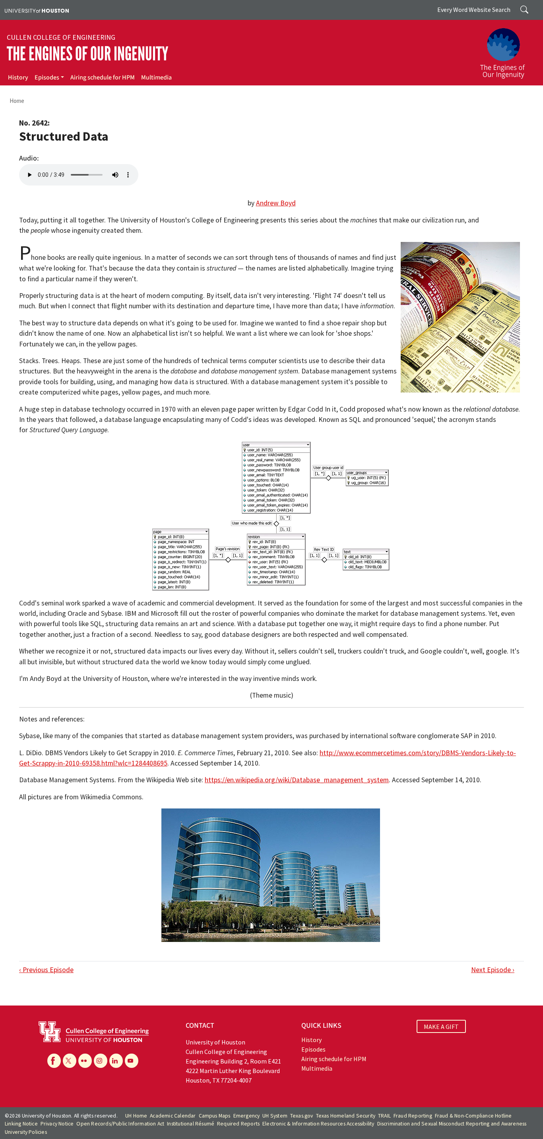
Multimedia (156, 77)
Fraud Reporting (413, 1115)
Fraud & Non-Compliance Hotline (473, 1115)
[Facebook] (54, 1061)
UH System (274, 1115)
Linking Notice (21, 1123)
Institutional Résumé (190, 1123)
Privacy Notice (57, 1123)
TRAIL (384, 1115)
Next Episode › (492, 969)
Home (17, 100)
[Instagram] (100, 1061)
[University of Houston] (37, 10)
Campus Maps (215, 1115)
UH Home (136, 1115)
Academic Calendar (173, 1115)
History (18, 77)
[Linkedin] (116, 1061)
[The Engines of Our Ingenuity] (507, 50)
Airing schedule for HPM (102, 77)
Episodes (47, 77)
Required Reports (238, 1123)
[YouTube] (131, 1061)
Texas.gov (301, 1115)
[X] (69, 1061)
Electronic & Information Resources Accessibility (318, 1123)
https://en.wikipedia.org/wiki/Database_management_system (297, 779)
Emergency (246, 1115)
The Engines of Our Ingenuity (87, 54)
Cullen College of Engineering (61, 37)
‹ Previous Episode (46, 969)
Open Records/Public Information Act (120, 1123)
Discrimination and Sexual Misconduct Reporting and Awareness (452, 1123)
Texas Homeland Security (346, 1115)
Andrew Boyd (276, 203)
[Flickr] (85, 1061)
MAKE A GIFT (441, 1027)
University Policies (26, 1132)
